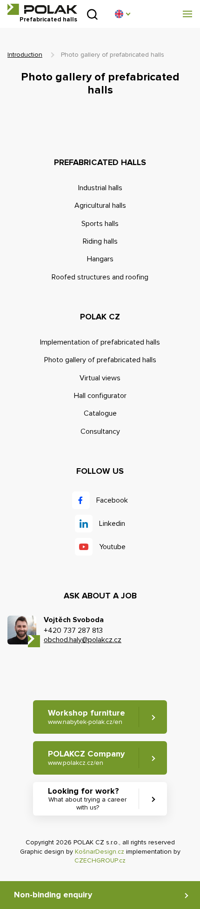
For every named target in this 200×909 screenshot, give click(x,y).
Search (92, 14)
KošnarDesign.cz (99, 852)
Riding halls (100, 241)
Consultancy (100, 431)
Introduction (24, 55)
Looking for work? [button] (87, 798)
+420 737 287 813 (73, 630)
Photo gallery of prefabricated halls (100, 360)
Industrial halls (100, 187)
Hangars (100, 259)
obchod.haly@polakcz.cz (82, 639)
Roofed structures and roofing (100, 277)
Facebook (112, 500)
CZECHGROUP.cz (100, 860)
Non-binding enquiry (53, 894)
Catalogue (100, 413)
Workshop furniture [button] (86, 717)
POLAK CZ (42, 9)
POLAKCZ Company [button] (86, 758)
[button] (122, 14)
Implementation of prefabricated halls (100, 342)
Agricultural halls (100, 205)
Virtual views (100, 378)
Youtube (112, 546)
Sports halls (100, 223)
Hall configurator (100, 395)
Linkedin (112, 523)
